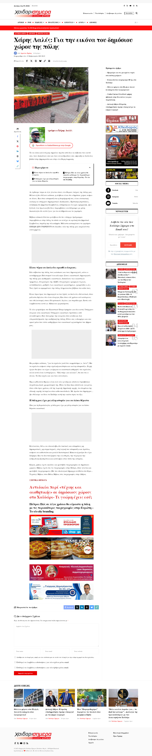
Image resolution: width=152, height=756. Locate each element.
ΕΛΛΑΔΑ (121, 303)
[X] (127, 6)
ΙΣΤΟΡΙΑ (121, 269)
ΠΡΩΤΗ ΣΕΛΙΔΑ (43, 33)
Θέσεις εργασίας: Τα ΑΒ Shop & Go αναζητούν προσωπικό (36, 28)
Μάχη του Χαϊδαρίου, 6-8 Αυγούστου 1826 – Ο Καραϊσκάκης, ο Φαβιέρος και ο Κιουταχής (127, 295)
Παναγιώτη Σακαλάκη (46, 751)
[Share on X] (31, 61)
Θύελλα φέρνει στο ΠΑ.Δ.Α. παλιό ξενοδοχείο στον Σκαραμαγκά (26, 712)
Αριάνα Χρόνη (26, 53)
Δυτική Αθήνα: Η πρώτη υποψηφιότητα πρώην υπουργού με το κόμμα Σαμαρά (120, 107)
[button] (136, 13)
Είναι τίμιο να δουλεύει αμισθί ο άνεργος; (45, 173)
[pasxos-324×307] (122, 150)
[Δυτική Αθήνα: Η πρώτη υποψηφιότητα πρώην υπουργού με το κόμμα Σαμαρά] (60, 698)
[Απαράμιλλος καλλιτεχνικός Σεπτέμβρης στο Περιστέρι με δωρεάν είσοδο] (111, 340)
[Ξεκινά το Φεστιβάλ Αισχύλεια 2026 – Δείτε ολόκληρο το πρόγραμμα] (111, 325)
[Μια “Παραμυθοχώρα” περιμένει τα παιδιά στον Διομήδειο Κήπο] (92, 698)
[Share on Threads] (36, 61)
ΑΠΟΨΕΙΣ (32, 33)
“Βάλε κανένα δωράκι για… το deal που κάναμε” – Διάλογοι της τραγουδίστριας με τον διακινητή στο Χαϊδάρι (123, 713)
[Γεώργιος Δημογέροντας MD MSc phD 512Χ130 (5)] (61, 591)
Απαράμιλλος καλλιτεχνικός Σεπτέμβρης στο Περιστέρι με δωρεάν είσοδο (128, 342)
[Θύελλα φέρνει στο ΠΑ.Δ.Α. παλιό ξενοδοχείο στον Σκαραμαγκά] (28, 698)
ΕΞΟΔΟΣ (131, 335)
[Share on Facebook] (27, 61)
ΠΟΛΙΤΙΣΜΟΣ (122, 321)
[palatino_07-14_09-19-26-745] (61, 548)
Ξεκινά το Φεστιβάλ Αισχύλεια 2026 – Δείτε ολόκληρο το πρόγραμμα (127, 328)
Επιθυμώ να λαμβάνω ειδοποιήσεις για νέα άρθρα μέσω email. (43, 667)
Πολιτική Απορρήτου (121, 254)
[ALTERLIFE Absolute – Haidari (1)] (122, 173)
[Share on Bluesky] (40, 61)
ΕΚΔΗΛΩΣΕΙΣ (122, 335)
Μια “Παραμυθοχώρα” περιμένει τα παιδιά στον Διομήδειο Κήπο (89, 712)
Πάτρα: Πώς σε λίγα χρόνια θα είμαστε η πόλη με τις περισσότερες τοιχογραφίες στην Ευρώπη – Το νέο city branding (76, 176)
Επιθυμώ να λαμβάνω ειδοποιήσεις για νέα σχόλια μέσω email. (43, 662)
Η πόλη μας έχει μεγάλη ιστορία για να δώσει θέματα (45, 180)
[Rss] (137, 6)
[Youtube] (122, 203)
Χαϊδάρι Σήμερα (22, 718)
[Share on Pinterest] (17, 146)
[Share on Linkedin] (17, 151)
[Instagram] (134, 6)
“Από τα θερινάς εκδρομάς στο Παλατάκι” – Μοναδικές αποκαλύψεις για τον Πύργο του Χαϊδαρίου (127, 277)
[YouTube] (130, 6)
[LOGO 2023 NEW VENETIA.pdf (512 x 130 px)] (61, 572)
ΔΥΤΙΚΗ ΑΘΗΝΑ (20, 33)
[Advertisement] (62, 248)
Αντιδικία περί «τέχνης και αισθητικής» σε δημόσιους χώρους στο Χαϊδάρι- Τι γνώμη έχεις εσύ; (60, 492)
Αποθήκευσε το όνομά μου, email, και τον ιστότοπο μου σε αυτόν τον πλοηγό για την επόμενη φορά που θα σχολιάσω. (55, 657)
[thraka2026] (122, 119)
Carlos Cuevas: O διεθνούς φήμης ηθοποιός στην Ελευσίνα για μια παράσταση (119, 97)
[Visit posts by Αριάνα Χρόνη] (15, 53)
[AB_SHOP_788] (61, 524)
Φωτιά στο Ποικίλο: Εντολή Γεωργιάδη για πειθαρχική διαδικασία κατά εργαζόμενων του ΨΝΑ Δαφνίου (126, 311)
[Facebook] (124, 6)
